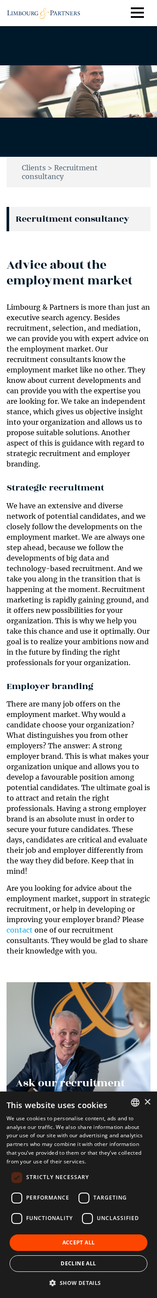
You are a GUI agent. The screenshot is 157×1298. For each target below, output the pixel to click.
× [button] (147, 1102)
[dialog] (78, 1195)
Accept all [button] (78, 1242)
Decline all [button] (78, 1263)
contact (20, 930)
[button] (78, 1283)
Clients (34, 167)
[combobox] (135, 1102)
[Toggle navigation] (144, 13)
